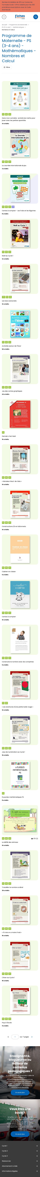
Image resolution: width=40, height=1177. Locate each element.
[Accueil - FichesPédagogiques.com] (20, 16)
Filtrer (8, 67)
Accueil (4, 25)
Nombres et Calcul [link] (8, 30)
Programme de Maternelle (18, 25)
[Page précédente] (8, 1037)
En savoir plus (20, 1092)
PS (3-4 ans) (6, 27)
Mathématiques (18, 27)
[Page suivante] (32, 1037)
